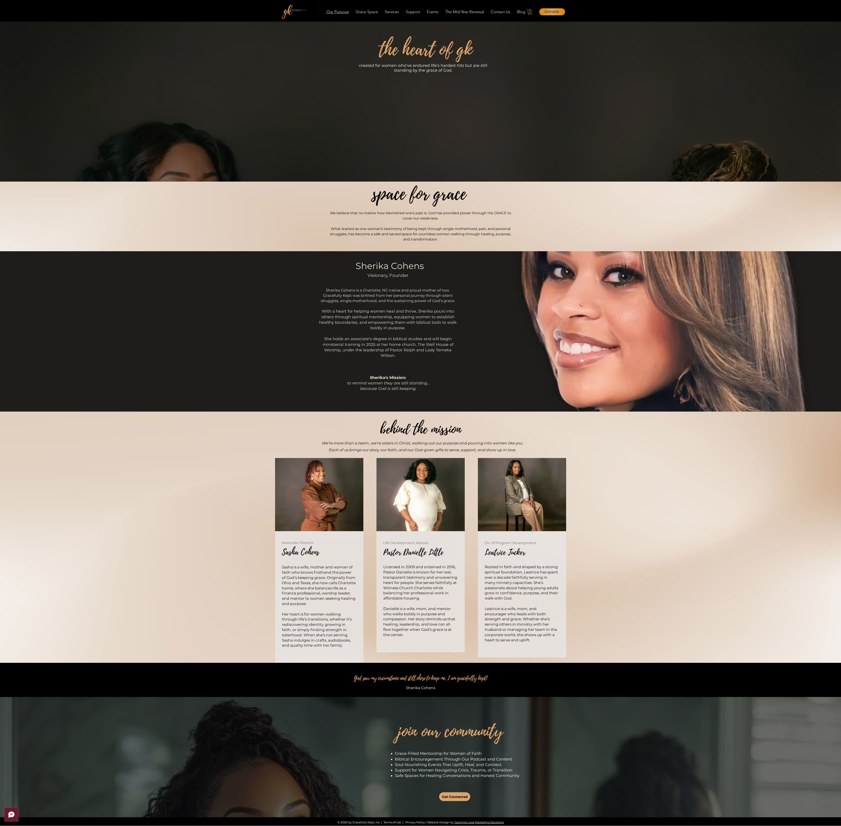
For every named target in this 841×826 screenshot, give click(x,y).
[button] (366, 11)
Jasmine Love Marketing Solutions (479, 822)
